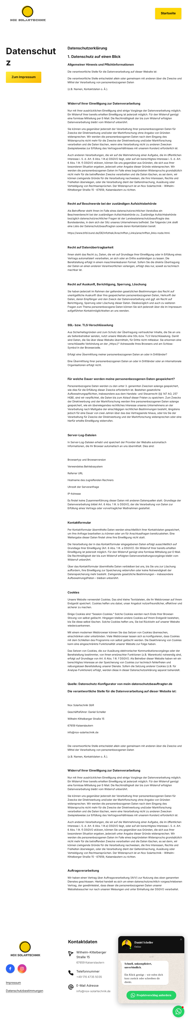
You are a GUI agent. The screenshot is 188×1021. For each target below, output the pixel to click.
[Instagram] (22, 968)
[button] (181, 939)
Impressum (13, 982)
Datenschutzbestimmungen (24, 991)
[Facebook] (10, 968)
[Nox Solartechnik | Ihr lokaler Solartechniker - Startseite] (28, 13)
